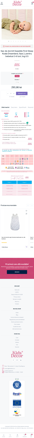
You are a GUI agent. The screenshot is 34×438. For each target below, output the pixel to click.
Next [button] (32, 205)
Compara (23, 96)
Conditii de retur (17, 326)
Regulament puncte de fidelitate (17, 319)
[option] (17, 24)
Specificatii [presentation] (22, 107)
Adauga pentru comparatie (26, 213)
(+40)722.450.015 (8, 370)
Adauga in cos (22, 93)
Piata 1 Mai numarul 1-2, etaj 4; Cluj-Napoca (14, 366)
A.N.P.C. (17, 292)
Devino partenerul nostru (17, 322)
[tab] (5, 108)
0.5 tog (17, 82)
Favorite (12, 96)
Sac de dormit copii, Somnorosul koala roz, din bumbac (13, 238)
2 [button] (11, 41)
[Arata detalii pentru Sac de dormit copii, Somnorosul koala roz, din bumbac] (15, 222)
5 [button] (18, 41)
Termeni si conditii (17, 299)
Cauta (17, 312)
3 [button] (13, 41)
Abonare (17, 272)
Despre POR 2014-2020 (17, 294)
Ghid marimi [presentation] (5, 107)
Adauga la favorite (26, 211)
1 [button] (8, 41)
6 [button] (20, 41)
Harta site (17, 289)
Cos (17, 344)
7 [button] (23, 41)
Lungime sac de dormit (16, 73)
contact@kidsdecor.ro (9, 368)
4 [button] (16, 41)
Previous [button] (28, 205)
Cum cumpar (17, 324)
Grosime (17, 79)
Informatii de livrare (17, 329)
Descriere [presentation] (14, 107)
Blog (17, 315)
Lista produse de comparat (17, 317)
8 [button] (25, 41)
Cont (17, 337)
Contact (17, 303)
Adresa (17, 342)
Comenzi (17, 340)
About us (17, 301)
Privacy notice (17, 296)
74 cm (17, 76)
